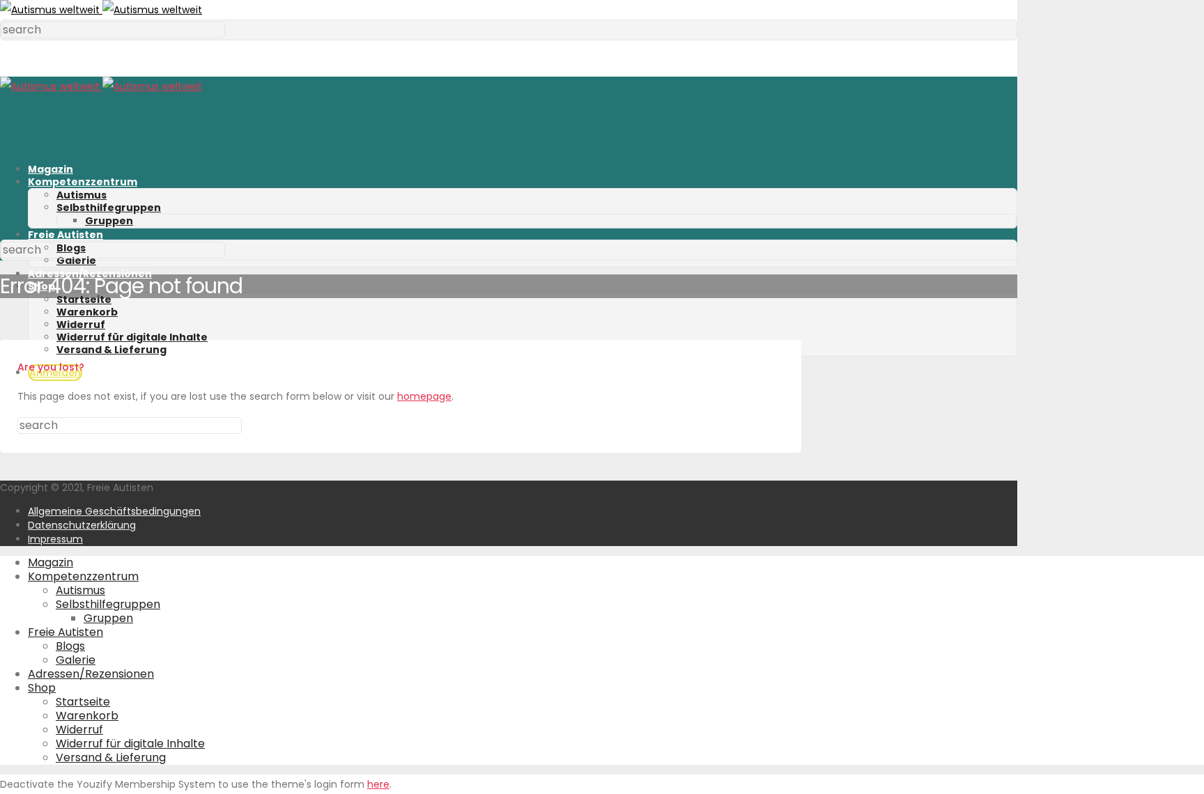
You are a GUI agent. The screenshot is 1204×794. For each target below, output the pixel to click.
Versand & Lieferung (111, 350)
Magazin (50, 169)
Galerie (76, 260)
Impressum (55, 539)
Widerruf (80, 325)
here (378, 784)
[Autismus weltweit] (101, 10)
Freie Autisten (65, 235)
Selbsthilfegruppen (108, 208)
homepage (424, 396)
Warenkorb (87, 312)
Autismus (81, 195)
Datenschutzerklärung (82, 525)
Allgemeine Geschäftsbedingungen (114, 511)
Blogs (70, 646)
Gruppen (109, 221)
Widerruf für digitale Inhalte (132, 337)
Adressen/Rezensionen (90, 274)
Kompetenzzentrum (82, 182)
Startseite (83, 299)
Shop (42, 688)
